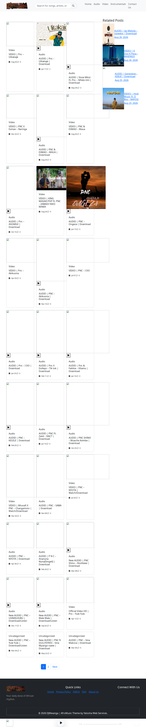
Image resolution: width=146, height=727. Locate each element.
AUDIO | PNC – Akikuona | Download (47, 296)
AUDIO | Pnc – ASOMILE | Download (16, 224)
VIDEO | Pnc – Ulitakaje (16, 56)
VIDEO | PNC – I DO (79, 270)
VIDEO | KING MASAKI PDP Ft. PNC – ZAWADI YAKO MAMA (50, 202)
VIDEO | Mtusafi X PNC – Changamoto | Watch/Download (20, 508)
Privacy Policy (63, 691)
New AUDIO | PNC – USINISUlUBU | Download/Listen (19, 618)
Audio (97, 4)
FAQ (84, 691)
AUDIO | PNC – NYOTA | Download (19, 557)
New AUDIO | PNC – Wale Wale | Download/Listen (49, 618)
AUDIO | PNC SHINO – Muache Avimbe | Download (80, 440)
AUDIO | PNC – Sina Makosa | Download (80, 641)
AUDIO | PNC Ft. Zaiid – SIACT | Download (47, 436)
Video (105, 4)
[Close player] (137, 723)
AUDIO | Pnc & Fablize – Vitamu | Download (78, 368)
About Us (94, 691)
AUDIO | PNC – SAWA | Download (50, 507)
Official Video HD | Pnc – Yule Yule (79, 612)
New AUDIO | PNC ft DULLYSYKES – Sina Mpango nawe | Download (50, 644)
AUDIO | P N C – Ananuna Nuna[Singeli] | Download (47, 560)
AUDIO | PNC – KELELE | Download (19, 439)
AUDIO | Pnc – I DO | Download (20, 367)
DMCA (76, 691)
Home (88, 4)
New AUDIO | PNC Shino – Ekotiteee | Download (79, 563)
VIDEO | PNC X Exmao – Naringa (18, 128)
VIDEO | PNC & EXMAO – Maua (77, 128)
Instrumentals (118, 4)
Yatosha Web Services (95, 713)
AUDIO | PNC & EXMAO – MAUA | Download (48, 152)
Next (54, 666)
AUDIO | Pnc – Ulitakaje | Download (46, 61)
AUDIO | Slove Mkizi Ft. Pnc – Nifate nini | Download (80, 80)
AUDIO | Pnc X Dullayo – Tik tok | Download (48, 368)
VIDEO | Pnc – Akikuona (16, 272)
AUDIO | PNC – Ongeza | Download (80, 223)
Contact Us (132, 5)
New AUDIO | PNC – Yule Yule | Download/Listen (19, 643)
